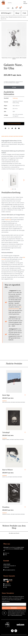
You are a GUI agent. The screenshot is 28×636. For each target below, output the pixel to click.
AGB (9, 615)
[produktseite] (14, 381)
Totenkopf (5, 432)
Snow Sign (6, 395)
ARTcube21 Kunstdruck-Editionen (15, 17)
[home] (3, 3)
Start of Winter (7, 470)
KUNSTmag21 (6, 13)
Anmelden (14, 608)
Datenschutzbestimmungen (16, 615)
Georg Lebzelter (4, 136)
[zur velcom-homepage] (20, 624)
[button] (2, 180)
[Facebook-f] (12, 630)
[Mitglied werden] (13, 8)
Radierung (8, 219)
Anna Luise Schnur (6, 402)
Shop (17, 13)
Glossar (25, 3)
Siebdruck (4, 400)
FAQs (24, 1)
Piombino (5, 507)
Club (24, 13)
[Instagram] (15, 630)
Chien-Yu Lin (4, 476)
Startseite (3, 17)
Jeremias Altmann (6, 514)
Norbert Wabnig (5, 439)
